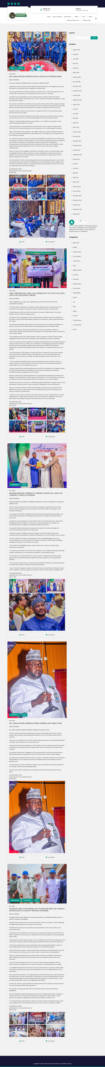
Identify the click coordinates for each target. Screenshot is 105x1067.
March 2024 (76, 182)
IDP (74, 302)
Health (75, 297)
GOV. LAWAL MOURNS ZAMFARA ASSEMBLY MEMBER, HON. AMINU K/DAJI (35, 723)
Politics (75, 311)
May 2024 (75, 173)
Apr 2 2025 (12, 906)
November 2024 (77, 145)
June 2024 (75, 168)
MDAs (76, 16)
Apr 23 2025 (12, 290)
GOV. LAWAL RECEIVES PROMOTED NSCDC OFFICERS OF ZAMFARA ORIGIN (35, 76)
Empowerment (15, 285)
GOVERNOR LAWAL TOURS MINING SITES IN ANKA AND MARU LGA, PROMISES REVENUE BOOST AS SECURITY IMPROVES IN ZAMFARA (37, 910)
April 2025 (75, 123)
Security (20, 68)
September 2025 (77, 100)
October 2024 (76, 150)
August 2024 (76, 159)
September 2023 (77, 209)
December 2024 (77, 141)
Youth (74, 329)
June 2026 (75, 59)
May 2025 (75, 118)
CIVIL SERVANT (77, 256)
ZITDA (22, 242)
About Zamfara (57, 16)
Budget (75, 247)
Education (76, 279)
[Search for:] (79, 37)
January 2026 (76, 81)
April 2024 (75, 177)
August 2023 (76, 214)
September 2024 (77, 154)
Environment (27, 900)
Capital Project (15, 900)
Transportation (77, 320)
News (90, 16)
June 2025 (75, 113)
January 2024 (76, 191)
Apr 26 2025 (12, 74)
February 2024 (77, 186)
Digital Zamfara (77, 270)
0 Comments (51, 242)
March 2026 (76, 72)
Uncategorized (77, 325)
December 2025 (77, 86)
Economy (75, 274)
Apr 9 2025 (12, 720)
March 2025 (76, 127)
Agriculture (76, 242)
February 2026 (77, 77)
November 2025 (77, 91)
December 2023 (77, 195)
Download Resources (73, 20)
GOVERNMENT (27, 285)
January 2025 (76, 136)
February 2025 (77, 132)
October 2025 (76, 95)
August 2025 (76, 104)
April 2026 (75, 68)
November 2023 (77, 200)
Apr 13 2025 (12, 490)
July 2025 (75, 109)
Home (48, 16)
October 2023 (76, 205)
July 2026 (75, 54)
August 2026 (76, 50)
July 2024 (75, 164)
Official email (86, 20)
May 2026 (75, 63)
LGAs (83, 16)
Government (67, 16)
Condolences (14, 715)
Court (74, 265)
